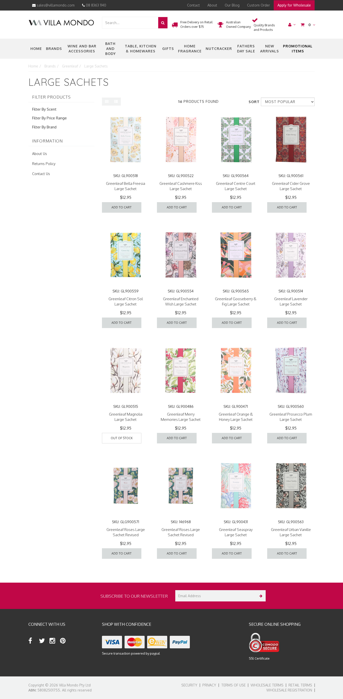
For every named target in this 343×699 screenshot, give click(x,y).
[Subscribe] (260, 595)
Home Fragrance (190, 48)
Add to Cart (121, 207)
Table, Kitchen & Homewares (140, 48)
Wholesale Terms (267, 685)
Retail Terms (300, 685)
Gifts (168, 48)
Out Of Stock (122, 438)
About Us (39, 153)
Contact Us (41, 174)
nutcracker (219, 48)
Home (36, 48)
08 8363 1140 (95, 5)
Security (189, 685)
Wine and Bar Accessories (82, 48)
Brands (54, 48)
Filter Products (51, 97)
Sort (253, 102)
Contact (193, 5)
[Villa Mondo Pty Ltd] (61, 22)
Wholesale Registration (289, 690)
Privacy (209, 685)
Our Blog (232, 5)
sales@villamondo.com (55, 5)
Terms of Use (233, 685)
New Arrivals (269, 48)
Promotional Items (298, 48)
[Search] (162, 22)
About (212, 5)
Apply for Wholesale (294, 5)
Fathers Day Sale (246, 48)
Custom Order (258, 5)
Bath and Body (110, 48)
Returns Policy (43, 164)
